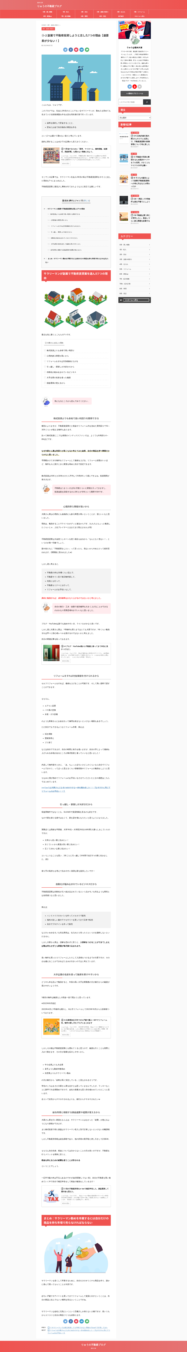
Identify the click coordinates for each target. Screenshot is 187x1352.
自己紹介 (121, 16)
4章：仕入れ (121, 12)
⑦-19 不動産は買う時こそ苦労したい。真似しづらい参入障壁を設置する (140, 218)
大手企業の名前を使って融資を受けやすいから (64, 244)
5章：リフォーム (139, 12)
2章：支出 (84, 12)
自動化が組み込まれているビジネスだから (63, 238)
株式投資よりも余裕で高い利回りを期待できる (64, 214)
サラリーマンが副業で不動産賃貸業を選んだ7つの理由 (65, 209)
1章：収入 (66, 12)
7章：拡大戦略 (66, 16)
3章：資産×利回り (103, 12)
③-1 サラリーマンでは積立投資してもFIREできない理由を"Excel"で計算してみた (78, 1328)
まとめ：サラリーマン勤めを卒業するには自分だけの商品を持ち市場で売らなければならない (76, 260)
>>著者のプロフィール (134, 93)
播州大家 (93, 1348)
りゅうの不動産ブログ (49, 6)
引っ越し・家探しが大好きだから (60, 232)
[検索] (147, 102)
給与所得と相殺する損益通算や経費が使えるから (65, 250)
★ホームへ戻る (139, 16)
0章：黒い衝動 (47, 12)
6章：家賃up (47, 16)
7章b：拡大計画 (124, 284)
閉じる (86, 200)
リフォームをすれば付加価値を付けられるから (64, 226)
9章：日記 (102, 16)
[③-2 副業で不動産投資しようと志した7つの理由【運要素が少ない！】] (81, 50)
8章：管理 (84, 16)
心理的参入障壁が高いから (58, 220)
